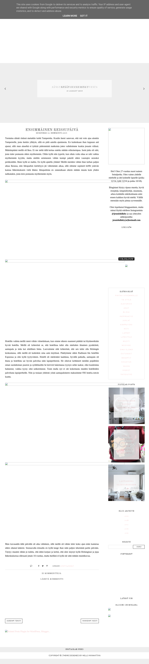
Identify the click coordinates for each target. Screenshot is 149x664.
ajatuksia (126, 304)
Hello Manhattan (91, 655)
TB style (126, 300)
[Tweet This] (42, 566)
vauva (126, 366)
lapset (126, 333)
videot (127, 370)
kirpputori (126, 325)
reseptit (126, 358)
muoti (126, 341)
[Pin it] (46, 566)
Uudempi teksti (14, 621)
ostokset (126, 354)
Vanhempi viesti (89, 621)
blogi (126, 312)
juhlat (126, 320)
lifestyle (64, 566)
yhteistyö (126, 374)
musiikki (126, 345)
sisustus (126, 362)
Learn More (70, 15)
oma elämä (126, 350)
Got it (84, 15)
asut (126, 308)
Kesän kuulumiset (74, 87)
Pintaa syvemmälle (126, 296)
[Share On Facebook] (37, 566)
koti (126, 329)
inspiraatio (126, 316)
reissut (71, 566)
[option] (74, 88)
